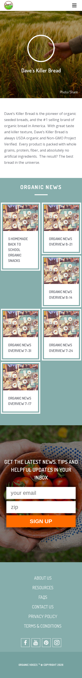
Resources (42, 587)
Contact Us (43, 607)
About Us (43, 578)
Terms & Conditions (42, 626)
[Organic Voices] (8, 5)
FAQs (42, 597)
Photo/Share (69, 92)
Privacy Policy (42, 616)
